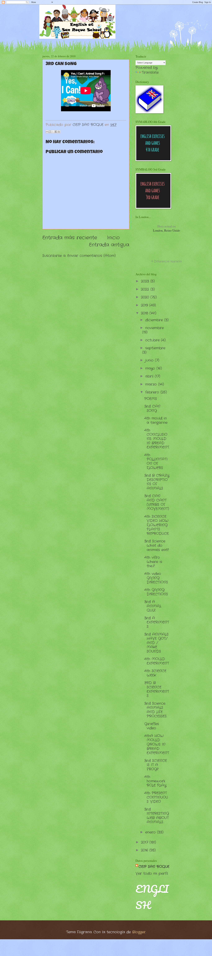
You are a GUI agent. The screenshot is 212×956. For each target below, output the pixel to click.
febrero (152, 392)
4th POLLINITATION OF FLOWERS (155, 461)
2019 (145, 305)
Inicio (113, 237)
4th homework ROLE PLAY (155, 781)
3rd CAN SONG (152, 408)
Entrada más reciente (69, 237)
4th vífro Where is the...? (153, 562)
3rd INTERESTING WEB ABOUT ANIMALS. (156, 816)
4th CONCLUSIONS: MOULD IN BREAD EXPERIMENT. (156, 439)
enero (151, 832)
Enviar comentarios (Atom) (91, 255)
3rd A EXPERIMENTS (156, 622)
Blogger (139, 932)
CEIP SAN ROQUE (154, 866)
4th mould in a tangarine (155, 420)
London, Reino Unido (166, 228)
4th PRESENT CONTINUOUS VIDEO (156, 797)
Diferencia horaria (168, 261)
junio (150, 360)
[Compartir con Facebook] (55, 131)
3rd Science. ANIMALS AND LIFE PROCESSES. (155, 710)
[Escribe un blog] (50, 131)
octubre (153, 340)
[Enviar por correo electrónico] (47, 131)
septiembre (155, 348)
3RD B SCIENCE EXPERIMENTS (156, 689)
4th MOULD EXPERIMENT (156, 661)
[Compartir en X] (52, 131)
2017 (145, 842)
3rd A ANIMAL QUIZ (152, 606)
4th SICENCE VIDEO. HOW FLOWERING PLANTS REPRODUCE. (156, 525)
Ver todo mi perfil (151, 873)
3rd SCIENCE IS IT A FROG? (155, 765)
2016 (145, 850)
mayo (150, 368)
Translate (150, 72)
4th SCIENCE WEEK (155, 673)
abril (150, 376)
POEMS (150, 398)
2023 (145, 281)
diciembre (154, 320)
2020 (145, 297)
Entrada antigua (109, 244)
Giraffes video (151, 726)
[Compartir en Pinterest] (58, 131)
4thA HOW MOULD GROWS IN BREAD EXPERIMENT (156, 744)
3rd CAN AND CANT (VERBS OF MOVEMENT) (156, 502)
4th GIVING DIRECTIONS (156, 592)
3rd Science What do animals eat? (156, 545)
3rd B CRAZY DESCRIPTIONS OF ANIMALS (156, 482)
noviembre (154, 327)
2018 (145, 313)
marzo (151, 384)
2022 (145, 289)
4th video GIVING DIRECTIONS (156, 578)
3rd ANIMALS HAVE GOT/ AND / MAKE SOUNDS (156, 643)
